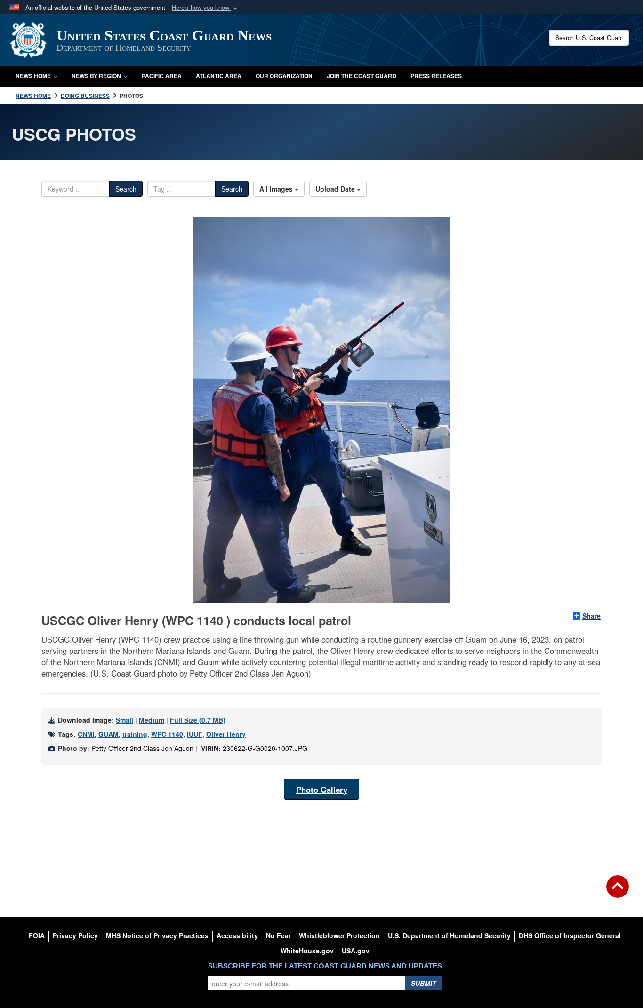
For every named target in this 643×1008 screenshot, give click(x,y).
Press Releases (436, 76)
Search (126, 189)
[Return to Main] (617, 892)
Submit (423, 983)
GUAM (108, 734)
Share (591, 616)
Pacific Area (162, 76)
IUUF (194, 734)
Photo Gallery (321, 789)
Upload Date (336, 189)
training (134, 734)
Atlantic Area (218, 76)
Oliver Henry (226, 734)
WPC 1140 (167, 734)
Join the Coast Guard (361, 76)
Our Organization (284, 76)
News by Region (96, 76)
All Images (277, 189)
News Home (33, 76)
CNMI (86, 734)
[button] (206, 8)
